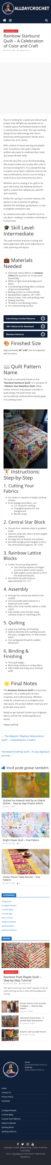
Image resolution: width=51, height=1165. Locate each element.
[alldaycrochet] (4, 20)
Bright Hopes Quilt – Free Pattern (21, 840)
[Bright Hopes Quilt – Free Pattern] (26, 813)
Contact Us (6, 1092)
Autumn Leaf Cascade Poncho (33, 1031)
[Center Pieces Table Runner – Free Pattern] (26, 850)
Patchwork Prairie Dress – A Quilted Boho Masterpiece (32, 1019)
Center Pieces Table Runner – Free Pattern (21, 878)
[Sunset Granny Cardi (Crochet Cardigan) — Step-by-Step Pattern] (10, 1002)
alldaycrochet (24, 50)
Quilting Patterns (11, 31)
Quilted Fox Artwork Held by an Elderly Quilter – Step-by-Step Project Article (24, 802)
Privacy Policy (7, 1096)
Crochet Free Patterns (11, 1119)
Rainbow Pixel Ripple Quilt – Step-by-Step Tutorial (22, 978)
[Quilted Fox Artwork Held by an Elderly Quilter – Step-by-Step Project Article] (26, 773)
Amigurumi (6, 901)
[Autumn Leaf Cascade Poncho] (10, 1030)
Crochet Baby (7, 909)
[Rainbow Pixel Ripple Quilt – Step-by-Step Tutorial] (26, 944)
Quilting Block (8, 926)
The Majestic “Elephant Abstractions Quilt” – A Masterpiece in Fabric (23, 737)
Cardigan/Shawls (9, 905)
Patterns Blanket (9, 922)
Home (4, 1088)
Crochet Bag (7, 913)
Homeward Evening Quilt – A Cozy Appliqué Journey (25, 753)
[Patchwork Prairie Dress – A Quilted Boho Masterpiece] (10, 1016)
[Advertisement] (25, 88)
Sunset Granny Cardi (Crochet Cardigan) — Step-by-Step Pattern (33, 1006)
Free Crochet (7, 917)
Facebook (6, 1101)
